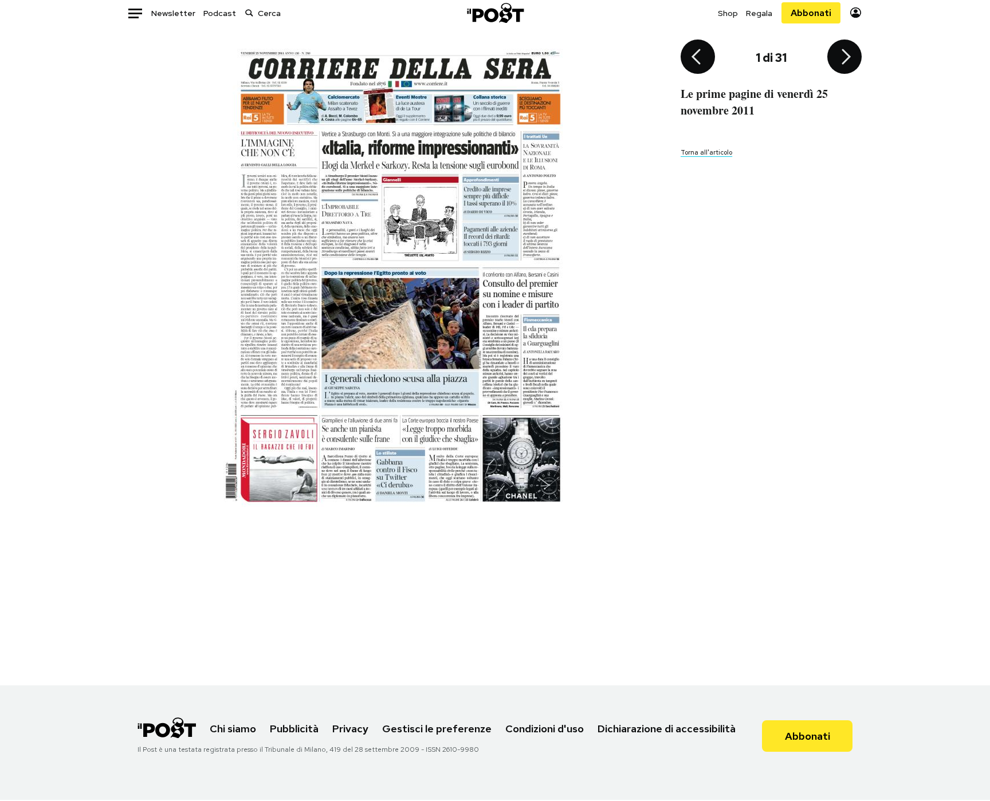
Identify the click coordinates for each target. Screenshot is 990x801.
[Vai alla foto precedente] (698, 58)
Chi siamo (233, 728)
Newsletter (173, 13)
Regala (759, 13)
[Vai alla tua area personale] (856, 13)
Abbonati (811, 13)
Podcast (219, 13)
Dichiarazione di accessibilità (667, 728)
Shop (728, 13)
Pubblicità (294, 728)
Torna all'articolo (706, 152)
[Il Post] (495, 13)
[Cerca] (249, 13)
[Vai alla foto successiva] (844, 58)
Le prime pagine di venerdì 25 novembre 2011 (754, 102)
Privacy (350, 728)
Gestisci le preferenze (437, 728)
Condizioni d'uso (544, 728)
